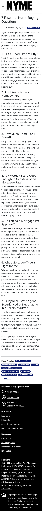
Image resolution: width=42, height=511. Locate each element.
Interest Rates (24, 365)
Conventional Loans (9, 375)
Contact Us (6, 438)
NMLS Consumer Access (12, 428)
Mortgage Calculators (11, 446)
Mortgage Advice (15, 368)
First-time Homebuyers (10, 371)
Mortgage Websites (17, 504)
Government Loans (25, 375)
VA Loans (35, 365)
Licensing (5, 416)
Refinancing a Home (9, 365)
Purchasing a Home (33, 27)
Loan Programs (8, 442)
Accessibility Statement (11, 424)
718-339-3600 (13, 397)
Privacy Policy (7, 420)
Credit (4, 368)
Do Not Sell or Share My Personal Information (16, 487)
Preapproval (25, 371)
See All (7, 379)
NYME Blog (6, 451)
